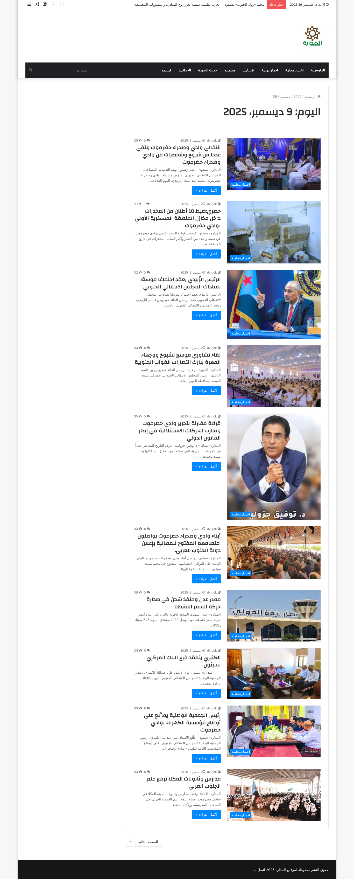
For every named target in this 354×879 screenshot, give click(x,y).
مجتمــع (230, 70)
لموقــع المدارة (285, 870)
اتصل (261, 870)
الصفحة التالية (148, 842)
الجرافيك (185, 70)
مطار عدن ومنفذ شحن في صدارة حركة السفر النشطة (183, 603)
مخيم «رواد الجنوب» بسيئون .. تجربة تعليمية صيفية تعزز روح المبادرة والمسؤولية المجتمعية (199, 4)
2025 (297, 96)
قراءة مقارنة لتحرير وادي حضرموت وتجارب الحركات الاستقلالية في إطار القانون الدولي (180, 430)
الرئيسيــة (318, 70)
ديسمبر (285, 96)
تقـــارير (248, 70)
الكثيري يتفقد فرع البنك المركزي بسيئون (184, 661)
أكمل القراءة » (206, 190)
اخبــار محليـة (294, 70)
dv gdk (212, 140)
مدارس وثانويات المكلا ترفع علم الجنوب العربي (184, 782)
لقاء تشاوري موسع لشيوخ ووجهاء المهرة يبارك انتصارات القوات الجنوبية (177, 358)
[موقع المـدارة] (312, 36)
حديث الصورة (207, 70)
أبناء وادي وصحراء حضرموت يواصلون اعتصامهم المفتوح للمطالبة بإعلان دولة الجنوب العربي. (179, 543)
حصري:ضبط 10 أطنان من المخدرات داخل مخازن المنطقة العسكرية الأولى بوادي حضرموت (178, 218)
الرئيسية (311, 96)
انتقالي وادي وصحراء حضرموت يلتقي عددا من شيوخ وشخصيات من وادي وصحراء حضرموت (178, 155)
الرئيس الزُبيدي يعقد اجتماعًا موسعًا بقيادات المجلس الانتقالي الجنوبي (180, 283)
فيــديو (166, 70)
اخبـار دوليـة (269, 70)
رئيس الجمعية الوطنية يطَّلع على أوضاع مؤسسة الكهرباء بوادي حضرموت (182, 722)
